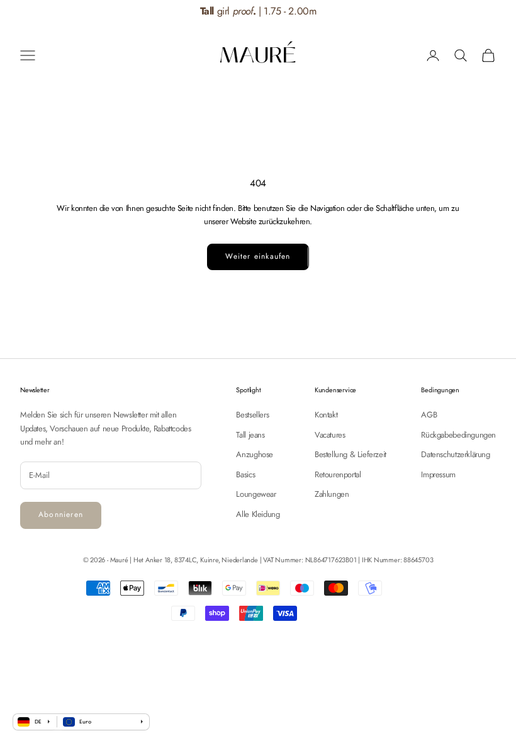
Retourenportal (338, 474)
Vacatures (330, 435)
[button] (491, 12)
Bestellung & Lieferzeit (350, 454)
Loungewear (256, 494)
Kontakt (326, 415)
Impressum (438, 474)
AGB (429, 415)
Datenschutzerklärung (455, 454)
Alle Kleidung (257, 514)
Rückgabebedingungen (458, 435)
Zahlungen (332, 494)
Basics (245, 474)
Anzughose (254, 454)
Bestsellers (252, 415)
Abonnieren (60, 514)
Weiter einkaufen (257, 256)
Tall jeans (250, 435)
